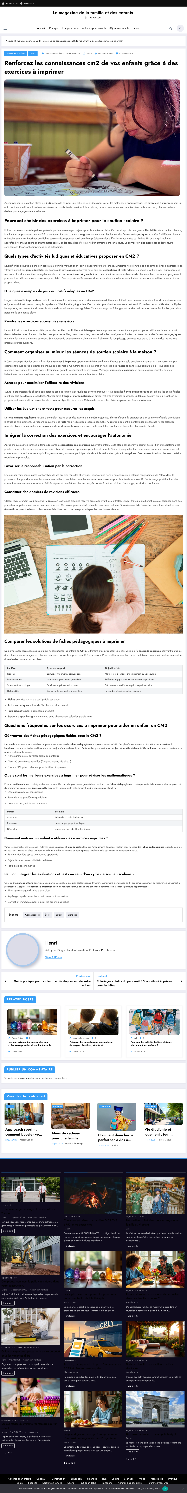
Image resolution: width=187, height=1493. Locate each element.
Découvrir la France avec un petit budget (151, 1434)
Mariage (129, 1479)
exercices (76, 53)
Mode (142, 1479)
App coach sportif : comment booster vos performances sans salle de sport (22, 1132)
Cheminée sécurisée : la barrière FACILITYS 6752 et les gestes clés (90, 1222)
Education (105, 1106)
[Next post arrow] (182, 981)
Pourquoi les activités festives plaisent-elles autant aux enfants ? (151, 1043)
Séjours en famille (119, 28)
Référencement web (157, 1483)
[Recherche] (170, 28)
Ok (165, 1488)
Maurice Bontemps (81, 1038)
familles (61, 330)
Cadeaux (57, 1106)
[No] (183, 1488)
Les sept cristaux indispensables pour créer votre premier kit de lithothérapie (29, 1043)
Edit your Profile (99, 950)
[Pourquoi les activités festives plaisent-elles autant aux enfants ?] (154, 1021)
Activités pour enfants (94, 28)
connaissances (51, 53)
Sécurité (6, 1205)
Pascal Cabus (17, 1038)
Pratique (53, 28)
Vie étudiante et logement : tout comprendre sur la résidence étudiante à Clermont (162, 1132)
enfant (68, 53)
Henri (89, 53)
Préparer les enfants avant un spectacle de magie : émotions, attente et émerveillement (91, 1043)
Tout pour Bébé (70, 28)
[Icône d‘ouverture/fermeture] (5, 28)
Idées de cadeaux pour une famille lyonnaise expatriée (68, 1135)
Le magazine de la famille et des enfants (93, 12)
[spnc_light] (180, 28)
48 (9, 1452)
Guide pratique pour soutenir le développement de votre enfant (52, 983)
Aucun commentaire (37, 1217)
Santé (136, 28)
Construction (9, 1278)
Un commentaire (31, 1432)
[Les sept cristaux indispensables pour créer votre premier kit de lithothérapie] (32, 1021)
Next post (102, 976)
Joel (135, 1038)
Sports (10, 1106)
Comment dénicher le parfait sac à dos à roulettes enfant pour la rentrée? (115, 1137)
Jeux (104, 1479)
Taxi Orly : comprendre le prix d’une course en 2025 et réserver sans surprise (92, 1366)
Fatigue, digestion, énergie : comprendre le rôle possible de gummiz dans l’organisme (90, 1436)
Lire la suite (8, 1230)
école (61, 53)
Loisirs (33, 53)
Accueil (41, 28)
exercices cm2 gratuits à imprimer (86, 274)
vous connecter (26, 1078)
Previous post (83, 976)
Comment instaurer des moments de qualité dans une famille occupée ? (152, 1296)
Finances (92, 1479)
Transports (70, 1360)
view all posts (53, 957)
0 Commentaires (126, 53)
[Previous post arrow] (5, 981)
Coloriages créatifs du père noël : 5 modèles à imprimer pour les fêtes (134, 983)
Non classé (157, 1479)
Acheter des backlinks (130, 1483)
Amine (115, 1145)
